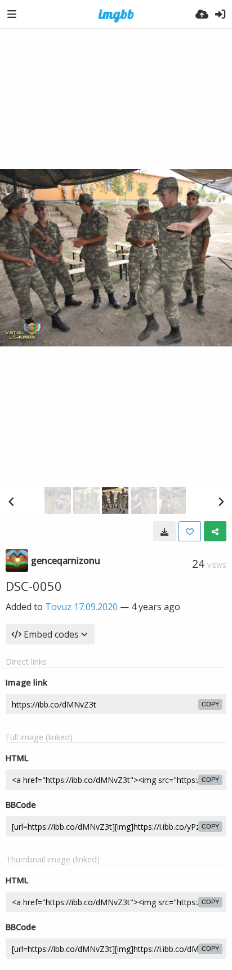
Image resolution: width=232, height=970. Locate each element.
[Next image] (220, 501)
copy (210, 704)
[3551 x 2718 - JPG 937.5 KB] (164, 531)
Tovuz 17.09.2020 (81, 606)
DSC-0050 (34, 585)
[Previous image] (11, 501)
